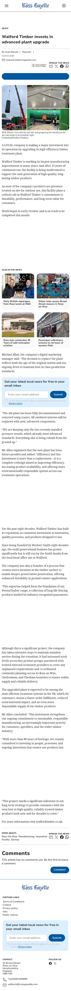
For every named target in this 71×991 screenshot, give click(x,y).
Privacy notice (15, 403)
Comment (60, 869)
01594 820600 (19, 979)
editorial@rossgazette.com (23, 984)
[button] (7, 6)
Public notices (10, 914)
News (5, 28)
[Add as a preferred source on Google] (39, 65)
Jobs (5, 911)
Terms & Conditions (13, 901)
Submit (58, 394)
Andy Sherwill (11, 52)
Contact (7, 904)
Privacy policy (10, 908)
